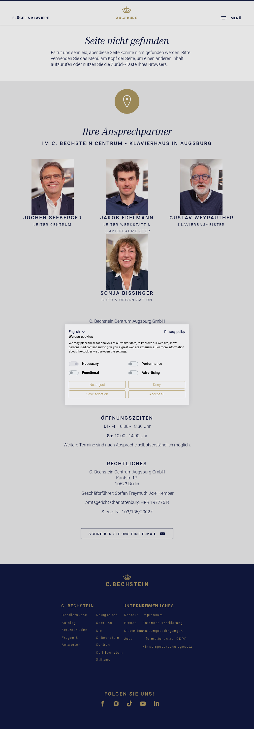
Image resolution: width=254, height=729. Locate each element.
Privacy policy (174, 332)
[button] (77, 332)
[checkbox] (74, 363)
